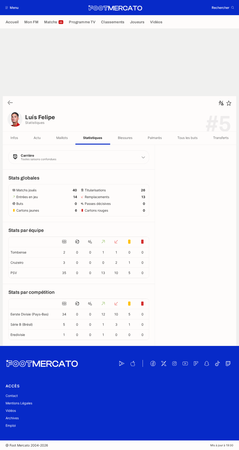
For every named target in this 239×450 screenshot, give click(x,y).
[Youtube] (185, 363)
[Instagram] (174, 363)
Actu (37, 138)
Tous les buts (187, 138)
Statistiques (92, 138)
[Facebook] (152, 363)
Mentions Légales (19, 403)
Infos (14, 138)
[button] (12, 7)
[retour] (10, 103)
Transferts (220, 138)
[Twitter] (163, 363)
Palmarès (155, 138)
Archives (12, 418)
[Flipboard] (195, 363)
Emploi (11, 425)
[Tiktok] (217, 363)
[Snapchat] (206, 363)
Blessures (125, 138)
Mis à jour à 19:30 (221, 445)
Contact (12, 396)
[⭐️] (229, 103)
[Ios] (132, 363)
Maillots (62, 138)
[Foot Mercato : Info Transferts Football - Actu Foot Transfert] (115, 7)
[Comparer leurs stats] (221, 103)
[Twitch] (228, 363)
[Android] (121, 363)
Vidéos (11, 411)
